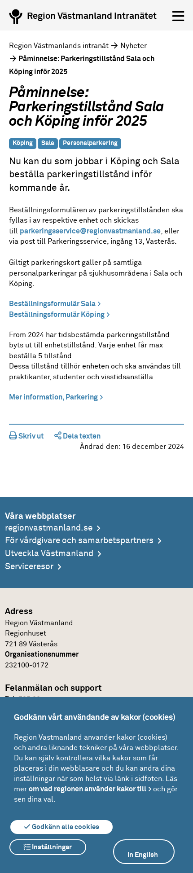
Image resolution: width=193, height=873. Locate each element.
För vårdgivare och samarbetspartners (79, 540)
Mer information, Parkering (53, 397)
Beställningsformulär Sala (52, 303)
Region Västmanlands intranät (59, 45)
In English (142, 854)
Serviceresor (29, 566)
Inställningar (51, 847)
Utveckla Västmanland (49, 553)
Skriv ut (30, 436)
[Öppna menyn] (178, 16)
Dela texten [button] (81, 436)
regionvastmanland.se (48, 528)
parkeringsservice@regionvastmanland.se (90, 231)
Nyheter (133, 45)
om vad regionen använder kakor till (87, 789)
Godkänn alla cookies (65, 827)
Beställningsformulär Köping (57, 314)
